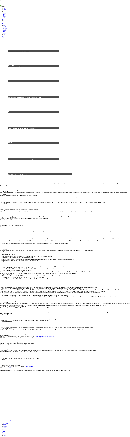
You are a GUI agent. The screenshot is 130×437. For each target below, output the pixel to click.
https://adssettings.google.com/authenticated (7, 367)
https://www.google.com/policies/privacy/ (30, 366)
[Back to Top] (0, 0)
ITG (10, 420)
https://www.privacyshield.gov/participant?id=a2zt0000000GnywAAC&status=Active (45, 336)
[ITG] (1, 23)
